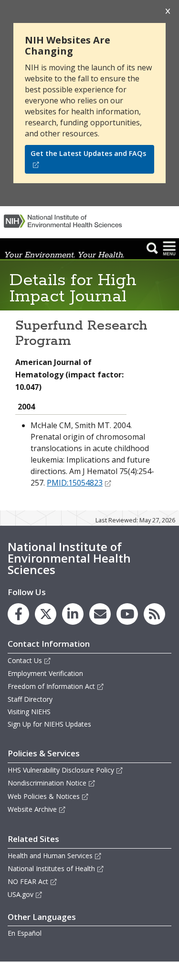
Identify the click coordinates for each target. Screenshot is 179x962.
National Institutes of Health (51, 868)
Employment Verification (45, 673)
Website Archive (32, 809)
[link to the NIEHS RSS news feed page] (154, 614)
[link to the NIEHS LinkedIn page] (73, 614)
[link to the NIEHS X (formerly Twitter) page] (45, 614)
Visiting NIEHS (29, 711)
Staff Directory (30, 699)
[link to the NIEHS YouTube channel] (127, 614)
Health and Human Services (50, 855)
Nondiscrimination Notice (47, 782)
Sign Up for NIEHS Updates (49, 724)
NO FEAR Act (28, 881)
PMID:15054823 (75, 482)
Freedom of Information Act (51, 686)
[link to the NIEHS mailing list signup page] (100, 614)
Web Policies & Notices (44, 796)
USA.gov (20, 894)
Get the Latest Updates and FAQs (88, 153)
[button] (152, 247)
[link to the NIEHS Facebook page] (18, 614)
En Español (25, 933)
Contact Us (25, 660)
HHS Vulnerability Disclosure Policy (61, 769)
